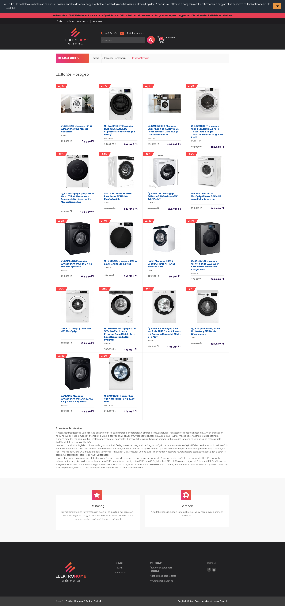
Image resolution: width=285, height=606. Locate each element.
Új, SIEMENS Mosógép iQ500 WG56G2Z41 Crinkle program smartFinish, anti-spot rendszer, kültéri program (120, 334)
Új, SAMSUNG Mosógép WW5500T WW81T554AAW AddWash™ (162, 196)
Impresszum (156, 563)
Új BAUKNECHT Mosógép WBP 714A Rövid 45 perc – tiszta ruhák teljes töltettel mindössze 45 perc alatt (207, 132)
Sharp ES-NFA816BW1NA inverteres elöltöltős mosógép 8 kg (118, 196)
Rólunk (70, 21)
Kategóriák (82, 21)
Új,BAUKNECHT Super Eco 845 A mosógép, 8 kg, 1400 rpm (119, 399)
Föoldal (59, 21)
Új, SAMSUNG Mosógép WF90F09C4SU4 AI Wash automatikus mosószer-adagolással (205, 265)
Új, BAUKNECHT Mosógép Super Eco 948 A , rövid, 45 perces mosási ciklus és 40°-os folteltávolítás (164, 130)
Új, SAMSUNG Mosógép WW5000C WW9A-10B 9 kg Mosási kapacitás (76, 264)
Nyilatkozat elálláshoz (161, 580)
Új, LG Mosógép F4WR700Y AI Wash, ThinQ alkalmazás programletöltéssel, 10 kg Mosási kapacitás (77, 197)
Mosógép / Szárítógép (115, 58)
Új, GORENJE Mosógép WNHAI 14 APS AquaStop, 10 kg (120, 262)
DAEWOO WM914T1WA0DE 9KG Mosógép (76, 330)
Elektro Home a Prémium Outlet (83, 601)
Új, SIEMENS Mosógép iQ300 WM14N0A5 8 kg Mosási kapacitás (76, 129)
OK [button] (277, 6)
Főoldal (95, 58)
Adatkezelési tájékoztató (163, 576)
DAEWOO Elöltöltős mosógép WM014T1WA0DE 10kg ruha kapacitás (206, 196)
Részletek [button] (10, 8)
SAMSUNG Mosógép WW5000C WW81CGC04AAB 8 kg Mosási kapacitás (77, 399)
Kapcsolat (97, 21)
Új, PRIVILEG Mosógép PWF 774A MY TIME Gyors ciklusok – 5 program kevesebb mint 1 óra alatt (164, 332)
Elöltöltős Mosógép (140, 58)
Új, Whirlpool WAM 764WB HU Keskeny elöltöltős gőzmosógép (205, 331)
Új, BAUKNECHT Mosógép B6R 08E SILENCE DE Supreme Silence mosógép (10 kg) (119, 130)
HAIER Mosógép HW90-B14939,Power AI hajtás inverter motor (161, 264)
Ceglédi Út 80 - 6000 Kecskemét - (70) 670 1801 (203, 601)
